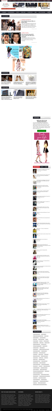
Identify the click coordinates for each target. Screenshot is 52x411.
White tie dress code (44, 356)
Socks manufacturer (36, 379)
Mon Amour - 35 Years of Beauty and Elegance (42, 229)
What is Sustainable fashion (37, 372)
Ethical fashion (35, 376)
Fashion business (11, 12)
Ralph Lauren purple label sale (38, 336)
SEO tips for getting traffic (37, 346)
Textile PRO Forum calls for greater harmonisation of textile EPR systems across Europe (43, 186)
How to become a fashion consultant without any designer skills (18, 97)
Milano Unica (35, 359)
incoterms (40, 366)
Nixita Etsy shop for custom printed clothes (40, 384)
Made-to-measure (38, 394)
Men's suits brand (42, 362)
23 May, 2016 (35, 42)
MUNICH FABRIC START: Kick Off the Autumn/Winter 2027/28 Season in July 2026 (43, 208)
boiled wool (46, 354)
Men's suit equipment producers (24, 398)
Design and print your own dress (45, 376)
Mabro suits (41, 357)
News (36, 12)
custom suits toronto (36, 334)
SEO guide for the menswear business (43, 398)
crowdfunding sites (36, 367)
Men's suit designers (27, 395)
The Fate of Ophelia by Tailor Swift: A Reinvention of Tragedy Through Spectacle (43, 326)
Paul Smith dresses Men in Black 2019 (28, 21)
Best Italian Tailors (42, 359)
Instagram (47, 8)
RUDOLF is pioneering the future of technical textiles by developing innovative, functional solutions (44, 245)
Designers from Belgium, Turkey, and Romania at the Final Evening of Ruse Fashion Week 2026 (43, 288)
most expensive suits (36, 361)
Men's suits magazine (8, 396)
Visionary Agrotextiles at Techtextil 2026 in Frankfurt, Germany (44, 266)
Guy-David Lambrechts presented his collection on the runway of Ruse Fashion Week (43, 272)
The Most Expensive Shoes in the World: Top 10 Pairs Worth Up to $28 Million (19, 83)
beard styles (47, 371)
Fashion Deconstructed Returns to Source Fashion (43, 213)
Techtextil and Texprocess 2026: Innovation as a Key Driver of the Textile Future (44, 309)
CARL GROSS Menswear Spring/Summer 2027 (43, 218)
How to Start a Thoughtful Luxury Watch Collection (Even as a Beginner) (6, 83)
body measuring (43, 379)
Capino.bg (35, 382)
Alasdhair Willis (35, 342)
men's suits (9, 394)
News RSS (24, 409)
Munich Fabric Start (47, 366)
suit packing (35, 354)
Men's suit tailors (28, 394)
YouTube (48, 8)
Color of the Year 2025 (42, 377)
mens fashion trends (36, 351)
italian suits (41, 342)
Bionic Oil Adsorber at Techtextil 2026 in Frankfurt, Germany (43, 261)
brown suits (46, 336)
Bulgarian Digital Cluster (29, 409)
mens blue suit (43, 344)
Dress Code (23, 12)
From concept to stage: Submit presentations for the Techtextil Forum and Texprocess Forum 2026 (43, 320)
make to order (47, 342)
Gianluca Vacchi (35, 347)
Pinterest (44, 8)
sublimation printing (44, 367)
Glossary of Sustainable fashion (38, 371)
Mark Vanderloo (35, 337)
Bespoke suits (47, 402)
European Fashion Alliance (44, 381)
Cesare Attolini (35, 341)
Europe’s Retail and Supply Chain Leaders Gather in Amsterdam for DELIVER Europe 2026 (43, 224)
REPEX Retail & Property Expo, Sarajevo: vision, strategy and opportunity (43, 304)
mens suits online (44, 361)
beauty (47, 339)
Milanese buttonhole (36, 344)
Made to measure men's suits (44, 349)
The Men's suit (29, 12)
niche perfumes (35, 381)
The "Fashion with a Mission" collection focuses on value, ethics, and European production (43, 277)
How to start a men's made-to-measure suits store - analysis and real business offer (31, 97)
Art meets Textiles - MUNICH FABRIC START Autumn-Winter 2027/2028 (43, 191)
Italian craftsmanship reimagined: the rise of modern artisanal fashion (43, 315)
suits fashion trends (36, 374)
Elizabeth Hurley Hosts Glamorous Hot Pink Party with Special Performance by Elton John (43, 256)
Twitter (43, 8)
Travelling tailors (20, 395)
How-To (17, 12)
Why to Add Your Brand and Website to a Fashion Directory (43, 299)
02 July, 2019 (35, 28)
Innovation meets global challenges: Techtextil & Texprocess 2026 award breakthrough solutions (42, 294)
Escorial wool (35, 366)
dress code (35, 339)
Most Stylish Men (42, 12)
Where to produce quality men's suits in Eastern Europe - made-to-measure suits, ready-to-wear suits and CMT (6, 98)
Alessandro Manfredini (45, 364)
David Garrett (45, 346)
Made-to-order (43, 394)
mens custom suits (42, 352)
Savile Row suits (43, 351)
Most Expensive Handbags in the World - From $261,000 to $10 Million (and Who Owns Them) (31, 83)
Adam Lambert (43, 334)
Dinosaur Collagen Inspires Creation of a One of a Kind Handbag (43, 202)
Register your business (41, 130)
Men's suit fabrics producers (22, 397)
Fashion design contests (45, 374)
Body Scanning (35, 362)
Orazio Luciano (46, 341)
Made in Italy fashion (43, 369)
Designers (4, 12)
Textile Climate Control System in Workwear (42, 240)
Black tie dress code (36, 356)
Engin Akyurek (42, 347)
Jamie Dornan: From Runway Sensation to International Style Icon (43, 197)
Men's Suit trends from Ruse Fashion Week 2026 (43, 234)
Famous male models (36, 364)
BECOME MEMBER (47, 117)
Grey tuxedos (35, 357)
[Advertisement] (19, 108)
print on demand (36, 369)
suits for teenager (41, 339)
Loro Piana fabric (42, 337)
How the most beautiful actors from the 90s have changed (27, 35)
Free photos (35, 377)
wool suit (41, 341)
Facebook (41, 8)
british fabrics (35, 352)
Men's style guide (10, 395)
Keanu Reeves (35, 349)
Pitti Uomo (46, 357)
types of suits (41, 354)
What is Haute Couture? (41, 382)
